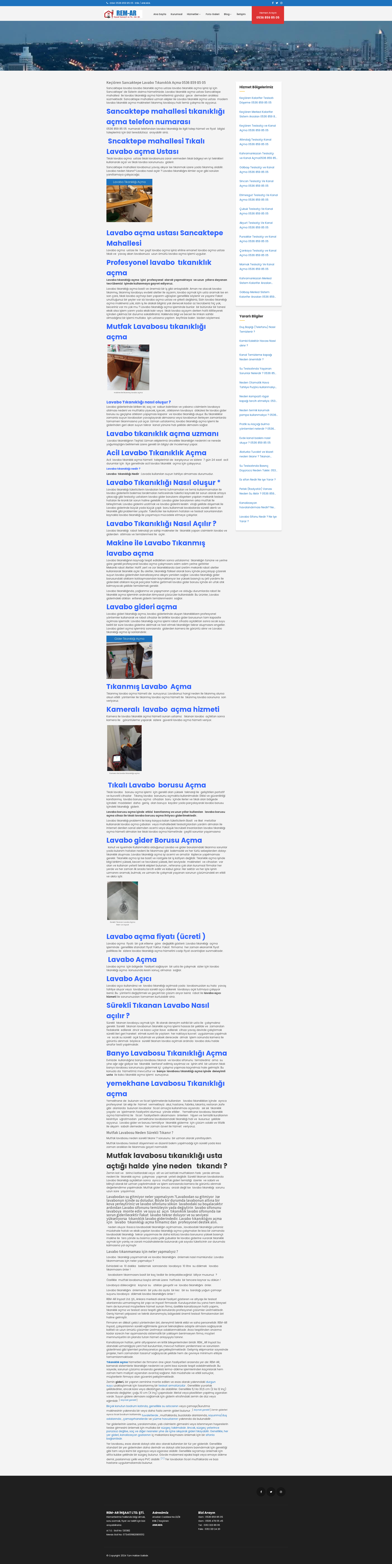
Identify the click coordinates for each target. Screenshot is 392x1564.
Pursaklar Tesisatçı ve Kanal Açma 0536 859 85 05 (257, 239)
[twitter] (277, 3)
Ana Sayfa (159, 14)
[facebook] (272, 3)
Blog (227, 14)
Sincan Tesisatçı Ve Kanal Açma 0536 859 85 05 (256, 183)
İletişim (241, 14)
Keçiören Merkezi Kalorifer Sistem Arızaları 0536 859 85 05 (258, 114)
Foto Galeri (212, 14)
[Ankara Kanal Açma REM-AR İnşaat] (127, 14)
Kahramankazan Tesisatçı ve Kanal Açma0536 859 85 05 (257, 156)
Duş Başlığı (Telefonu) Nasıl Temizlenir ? (257, 329)
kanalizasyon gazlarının (135, 1435)
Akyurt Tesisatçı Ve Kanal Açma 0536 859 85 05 (256, 225)
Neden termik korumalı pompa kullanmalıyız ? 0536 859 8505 (257, 412)
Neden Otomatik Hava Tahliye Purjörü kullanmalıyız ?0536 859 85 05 (257, 385)
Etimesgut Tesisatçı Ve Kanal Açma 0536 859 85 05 (258, 197)
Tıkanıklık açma (117, 1362)
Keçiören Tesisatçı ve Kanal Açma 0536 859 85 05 (257, 128)
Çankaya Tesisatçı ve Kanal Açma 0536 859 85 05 (257, 253)
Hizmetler (193, 14)
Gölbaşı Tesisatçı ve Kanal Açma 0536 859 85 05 (256, 170)
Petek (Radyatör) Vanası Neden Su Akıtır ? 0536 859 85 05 (256, 491)
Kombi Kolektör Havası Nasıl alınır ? (257, 343)
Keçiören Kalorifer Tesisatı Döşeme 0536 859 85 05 (256, 100)
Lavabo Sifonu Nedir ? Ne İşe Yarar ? (258, 519)
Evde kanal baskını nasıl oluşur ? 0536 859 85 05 (255, 440)
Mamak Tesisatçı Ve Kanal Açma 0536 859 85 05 (256, 267)
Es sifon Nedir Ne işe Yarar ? (257, 479)
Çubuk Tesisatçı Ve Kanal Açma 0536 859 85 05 (256, 211)
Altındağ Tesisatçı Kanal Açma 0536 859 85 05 (255, 142)
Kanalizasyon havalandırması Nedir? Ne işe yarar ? (256, 505)
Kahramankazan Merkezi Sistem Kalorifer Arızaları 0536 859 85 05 (255, 281)
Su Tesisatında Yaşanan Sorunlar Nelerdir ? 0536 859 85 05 (257, 371)
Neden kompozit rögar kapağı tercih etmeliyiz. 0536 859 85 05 (258, 399)
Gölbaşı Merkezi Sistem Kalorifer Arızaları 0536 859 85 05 (256, 294)
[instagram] (281, 3)
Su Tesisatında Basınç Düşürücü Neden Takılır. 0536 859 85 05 (258, 468)
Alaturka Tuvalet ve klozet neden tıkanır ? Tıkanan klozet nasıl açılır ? (256, 454)
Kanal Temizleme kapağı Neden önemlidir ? (255, 357)
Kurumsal (176, 14)
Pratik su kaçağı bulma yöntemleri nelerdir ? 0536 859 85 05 (256, 426)
